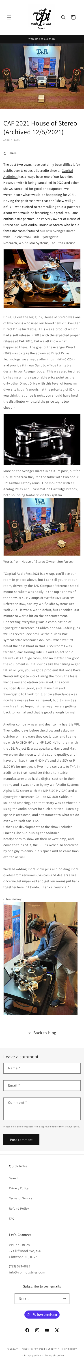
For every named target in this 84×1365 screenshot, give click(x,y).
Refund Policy (19, 1208)
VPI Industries (24, 1348)
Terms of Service (20, 1198)
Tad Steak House (62, 243)
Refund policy (69, 1348)
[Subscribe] (64, 1298)
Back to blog (44, 1032)
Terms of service (54, 1355)
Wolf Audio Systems (33, 243)
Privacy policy (32, 1355)
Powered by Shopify (45, 1348)
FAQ (12, 1219)
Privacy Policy (18, 1188)
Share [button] (13, 153)
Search (14, 1178)
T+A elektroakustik (25, 237)
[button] (9, 17)
